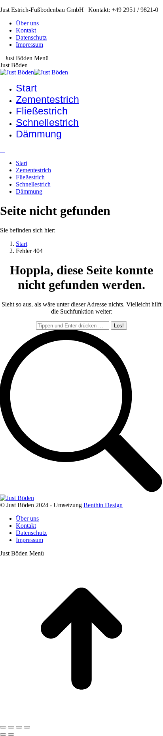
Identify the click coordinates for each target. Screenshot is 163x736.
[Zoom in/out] (27, 727)
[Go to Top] (81, 718)
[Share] (11, 727)
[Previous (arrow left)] (3, 734)
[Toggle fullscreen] (19, 727)
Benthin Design (103, 505)
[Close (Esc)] (3, 727)
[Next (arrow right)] (11, 734)
